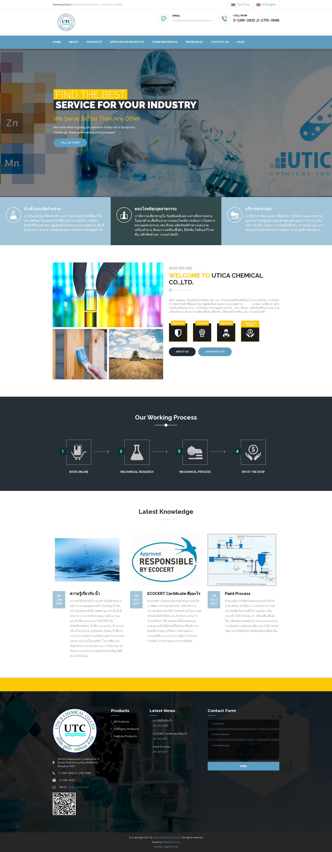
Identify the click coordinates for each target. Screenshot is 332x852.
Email (175, 846)
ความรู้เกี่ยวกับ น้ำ (162, 720)
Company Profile (165, 42)
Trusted (202, 323)
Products (94, 42)
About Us (182, 351)
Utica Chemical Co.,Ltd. (167, 837)
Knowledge (194, 42)
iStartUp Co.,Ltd (171, 842)
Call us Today (70, 142)
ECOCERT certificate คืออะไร (170, 733)
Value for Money (250, 323)
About (73, 42)
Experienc (178, 323)
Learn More (104, 142)
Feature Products (125, 736)
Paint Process (161, 747)
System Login (162, 846)
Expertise (226, 323)
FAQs (240, 42)
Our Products (215, 351)
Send (243, 766)
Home (57, 42)
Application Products (127, 42)
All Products (121, 722)
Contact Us (220, 42)
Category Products (126, 729)
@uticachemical (78, 787)
